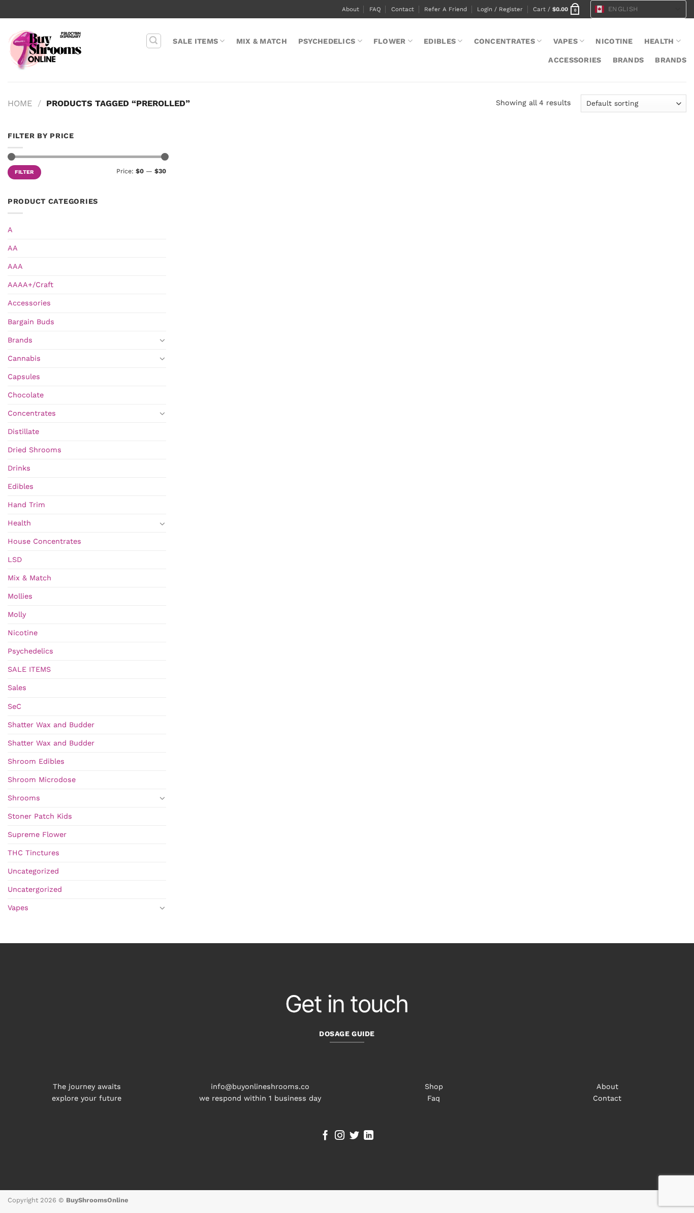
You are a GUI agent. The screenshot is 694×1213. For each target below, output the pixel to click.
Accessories (574, 60)
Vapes (565, 41)
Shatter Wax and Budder (51, 725)
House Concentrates (44, 541)
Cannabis (24, 358)
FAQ (375, 9)
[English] (599, 9)
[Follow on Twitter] (354, 1136)
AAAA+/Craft (30, 285)
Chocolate (26, 395)
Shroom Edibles (36, 761)
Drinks (19, 468)
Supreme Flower (37, 834)
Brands (628, 60)
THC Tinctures (33, 853)
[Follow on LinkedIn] (368, 1136)
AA (13, 248)
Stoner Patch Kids (40, 816)
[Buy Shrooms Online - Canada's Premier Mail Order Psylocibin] (45, 50)
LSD (15, 559)
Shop (434, 1086)
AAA (15, 266)
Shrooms (24, 798)
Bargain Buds (31, 322)
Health (659, 41)
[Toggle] (162, 340)
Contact (402, 9)
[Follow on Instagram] (339, 1136)
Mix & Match (261, 41)
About (350, 9)
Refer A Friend (445, 9)
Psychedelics (326, 41)
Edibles (440, 41)
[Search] (153, 41)
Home (20, 103)
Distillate (23, 431)
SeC (14, 706)
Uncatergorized (35, 889)
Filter (24, 172)
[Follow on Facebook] (325, 1136)
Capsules (24, 376)
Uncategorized (33, 871)
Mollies (20, 596)
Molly (17, 614)
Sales (17, 687)
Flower (389, 41)
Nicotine (614, 41)
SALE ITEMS (195, 41)
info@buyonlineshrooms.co (260, 1086)
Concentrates (504, 41)
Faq (433, 1098)
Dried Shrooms (34, 450)
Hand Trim (26, 505)
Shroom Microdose (42, 779)
